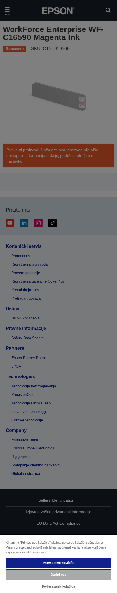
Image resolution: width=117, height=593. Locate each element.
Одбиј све (58, 574)
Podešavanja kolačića (58, 586)
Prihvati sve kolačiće (58, 562)
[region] (58, 563)
